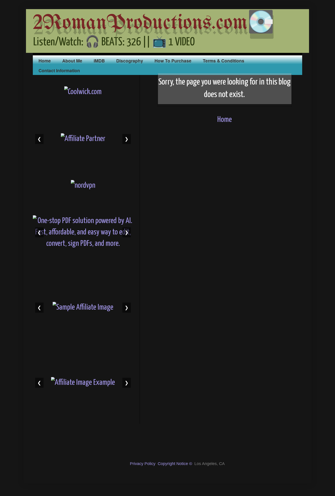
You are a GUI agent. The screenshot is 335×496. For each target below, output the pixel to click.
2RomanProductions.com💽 (153, 23)
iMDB (99, 60)
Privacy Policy (142, 463)
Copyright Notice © (175, 463)
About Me (72, 60)
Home (45, 60)
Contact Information (59, 70)
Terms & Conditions (223, 60)
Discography (129, 60)
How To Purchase (173, 60)
